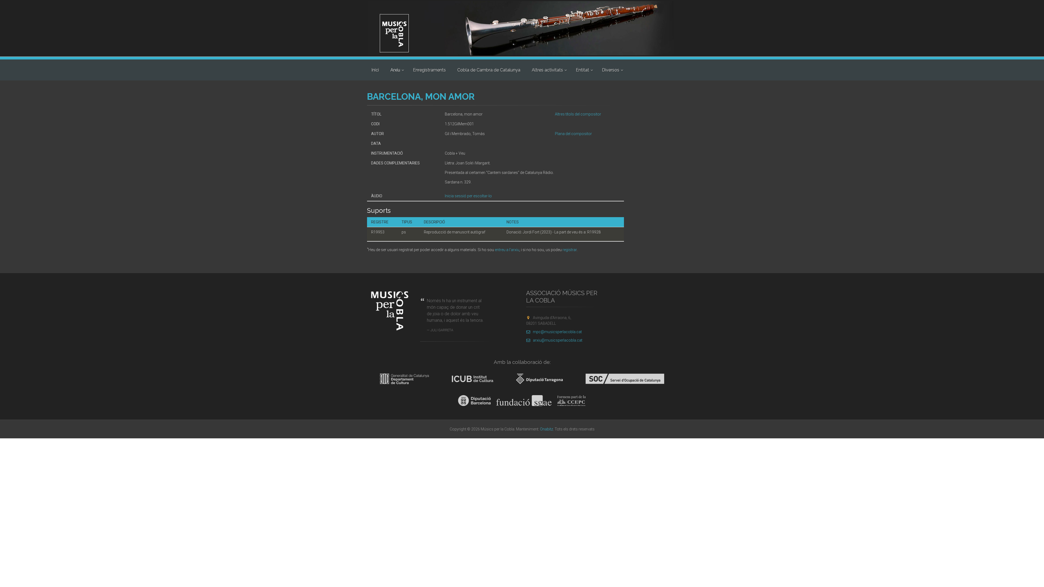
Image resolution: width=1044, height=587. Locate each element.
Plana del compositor (573, 134)
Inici (375, 70)
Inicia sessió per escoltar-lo (468, 196)
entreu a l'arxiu (507, 250)
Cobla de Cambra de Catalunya (488, 70)
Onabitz (546, 429)
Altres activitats (547, 70)
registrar (570, 250)
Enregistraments (429, 70)
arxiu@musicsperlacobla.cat (557, 340)
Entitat (582, 70)
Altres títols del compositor (578, 114)
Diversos (610, 70)
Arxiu (395, 70)
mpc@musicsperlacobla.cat (557, 332)
